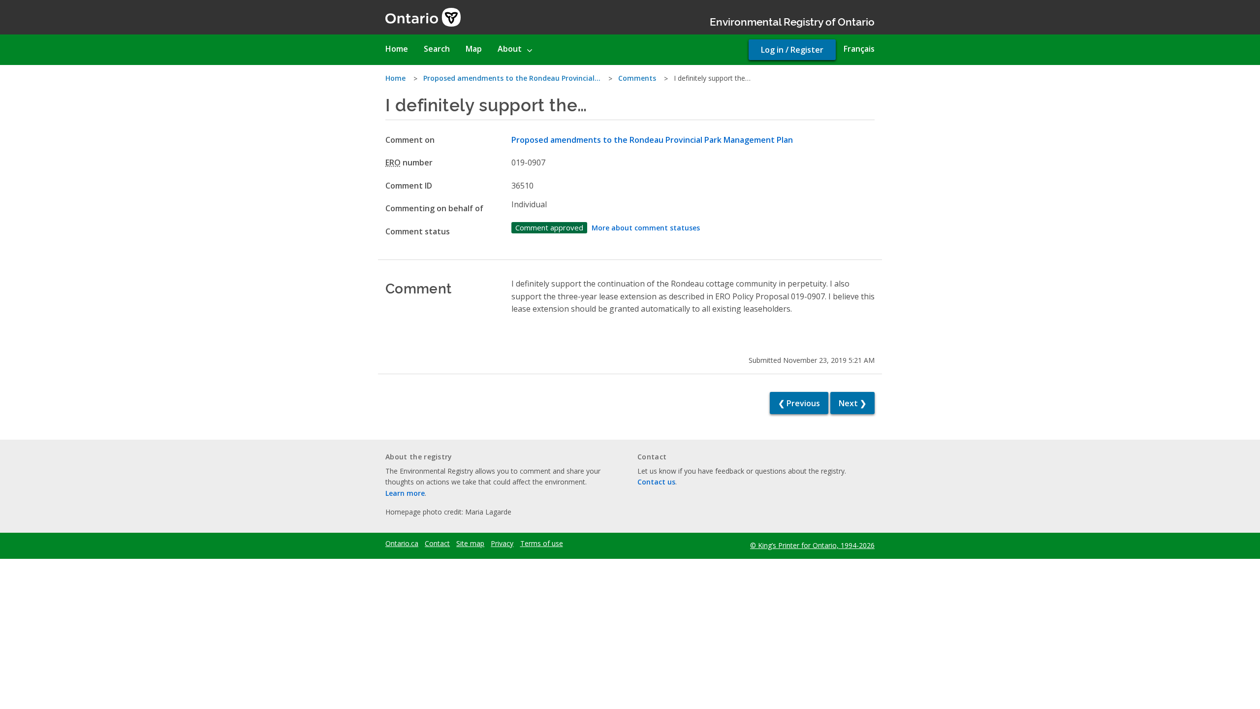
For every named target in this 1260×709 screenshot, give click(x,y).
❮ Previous (799, 403)
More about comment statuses (646, 227)
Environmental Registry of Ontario (792, 21)
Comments (637, 78)
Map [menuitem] (474, 48)
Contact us (656, 481)
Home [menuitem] (396, 48)
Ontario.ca (401, 543)
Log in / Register (792, 49)
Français (859, 48)
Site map (470, 543)
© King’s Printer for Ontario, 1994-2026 (812, 545)
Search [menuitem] (437, 48)
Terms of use (541, 543)
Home (395, 78)
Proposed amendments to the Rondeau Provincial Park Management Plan (652, 139)
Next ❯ (852, 403)
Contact (437, 543)
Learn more (405, 493)
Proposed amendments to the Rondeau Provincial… (511, 78)
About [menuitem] (510, 48)
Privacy (502, 543)
